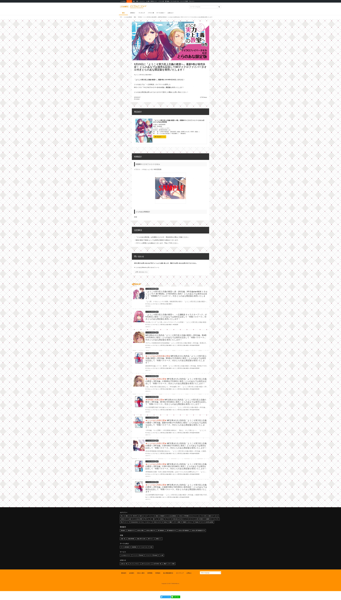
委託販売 (123, 573)
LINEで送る (176, 597)
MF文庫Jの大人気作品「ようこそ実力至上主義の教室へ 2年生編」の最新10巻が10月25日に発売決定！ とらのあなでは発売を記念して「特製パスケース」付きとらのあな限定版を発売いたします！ (176, 488)
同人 (122, 516)
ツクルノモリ (215, 519)
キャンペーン (194, 516)
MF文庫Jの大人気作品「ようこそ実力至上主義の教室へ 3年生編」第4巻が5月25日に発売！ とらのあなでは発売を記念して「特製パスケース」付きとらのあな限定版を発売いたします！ (176, 337)
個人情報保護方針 (168, 573)
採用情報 (149, 573)
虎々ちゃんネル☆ (146, 563)
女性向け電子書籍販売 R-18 (198, 530)
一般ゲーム (154, 519)
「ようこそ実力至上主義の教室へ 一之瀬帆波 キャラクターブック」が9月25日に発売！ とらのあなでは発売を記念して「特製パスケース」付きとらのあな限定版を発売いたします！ (176, 316)
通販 (134, 1)
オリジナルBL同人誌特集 (207, 522)
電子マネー (150, 538)
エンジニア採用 (184, 1)
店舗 (137, 1)
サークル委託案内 (125, 547)
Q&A (151, 547)
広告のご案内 (140, 573)
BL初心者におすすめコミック (180, 519)
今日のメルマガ (157, 522)
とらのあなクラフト (125, 555)
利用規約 (157, 573)
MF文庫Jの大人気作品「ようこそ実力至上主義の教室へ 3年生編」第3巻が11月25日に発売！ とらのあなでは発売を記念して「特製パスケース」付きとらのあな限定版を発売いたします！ (176, 359)
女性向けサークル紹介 (126, 519)
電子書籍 (167, 1)
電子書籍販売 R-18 (171, 530)
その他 (180, 516)
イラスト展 (161, 1)
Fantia (165, 522)
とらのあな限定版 (171, 516)
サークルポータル (175, 1)
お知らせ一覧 (124, 563)
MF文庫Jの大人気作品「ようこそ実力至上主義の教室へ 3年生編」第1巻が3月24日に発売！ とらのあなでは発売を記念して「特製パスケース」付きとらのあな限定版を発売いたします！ (176, 402)
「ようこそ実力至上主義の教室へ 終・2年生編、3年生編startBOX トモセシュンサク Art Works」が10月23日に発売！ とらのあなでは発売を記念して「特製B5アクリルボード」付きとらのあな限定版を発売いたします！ (176, 295)
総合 (123, 12)
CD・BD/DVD (133, 516)
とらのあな (123, 1)
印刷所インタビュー (187, 522)
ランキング (142, 12)
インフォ (129, 1)
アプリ (168, 519)
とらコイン (142, 1)
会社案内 (131, 573)
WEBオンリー (154, 1)
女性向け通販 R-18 (150, 530)
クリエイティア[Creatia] (151, 555)
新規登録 (134, 547)
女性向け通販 (140, 530)
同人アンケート (124, 522)
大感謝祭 (207, 519)
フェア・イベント (148, 516)
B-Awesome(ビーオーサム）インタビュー (141, 522)
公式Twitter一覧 (157, 563)
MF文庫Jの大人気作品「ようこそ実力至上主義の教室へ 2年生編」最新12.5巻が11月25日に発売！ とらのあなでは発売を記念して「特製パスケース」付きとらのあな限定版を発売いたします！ (176, 423)
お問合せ (188, 573)
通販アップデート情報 (174, 522)
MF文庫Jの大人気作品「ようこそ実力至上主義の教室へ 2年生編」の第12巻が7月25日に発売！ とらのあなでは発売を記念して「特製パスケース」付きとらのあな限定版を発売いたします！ (176, 445)
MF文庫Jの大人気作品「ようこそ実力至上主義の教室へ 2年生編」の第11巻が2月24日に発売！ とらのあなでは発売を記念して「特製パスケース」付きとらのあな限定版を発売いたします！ (176, 466)
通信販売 (162, 516)
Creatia (196, 522)
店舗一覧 (123, 538)
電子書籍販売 (161, 530)
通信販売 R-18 (131, 530)
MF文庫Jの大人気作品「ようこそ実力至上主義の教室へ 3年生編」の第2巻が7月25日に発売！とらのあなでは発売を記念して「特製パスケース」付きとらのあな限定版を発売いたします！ (176, 381)
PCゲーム (147, 519)
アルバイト (191, 1)
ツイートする (166, 597)
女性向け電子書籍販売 (183, 530)
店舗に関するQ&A (141, 538)
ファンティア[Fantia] (138, 555)
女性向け (132, 12)
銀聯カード (158, 538)
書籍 (127, 516)
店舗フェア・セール (213, 516)
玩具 (141, 516)
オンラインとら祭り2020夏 (196, 519)
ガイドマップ (180, 573)
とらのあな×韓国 (138, 519)
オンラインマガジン (135, 563)
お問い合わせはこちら (141, 272)
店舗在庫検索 (131, 538)
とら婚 (147, 1)
